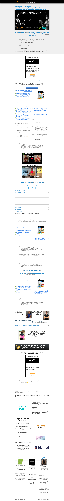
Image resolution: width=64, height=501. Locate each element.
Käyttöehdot (44, 499)
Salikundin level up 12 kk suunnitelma (19, 194)
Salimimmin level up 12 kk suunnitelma (19, 196)
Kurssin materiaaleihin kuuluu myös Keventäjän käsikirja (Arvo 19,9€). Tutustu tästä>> (25, 242)
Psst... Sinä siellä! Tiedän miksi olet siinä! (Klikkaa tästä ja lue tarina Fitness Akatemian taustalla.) (27, 325)
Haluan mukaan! (32, 74)
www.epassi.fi (42, 401)
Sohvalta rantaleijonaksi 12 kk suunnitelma (20, 192)
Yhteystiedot (31, 2)
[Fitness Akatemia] (17, 1)
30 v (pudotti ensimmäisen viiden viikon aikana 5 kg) (29, 42)
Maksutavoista (17, 496)
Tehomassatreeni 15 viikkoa (18, 207)
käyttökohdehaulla (26, 442)
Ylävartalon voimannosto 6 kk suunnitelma (20, 205)
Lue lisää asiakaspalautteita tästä (32, 270)
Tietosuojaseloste (40, 499)
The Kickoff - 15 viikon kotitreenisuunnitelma (20, 211)
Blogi (34, 2)
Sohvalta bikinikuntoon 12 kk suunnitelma (20, 190)
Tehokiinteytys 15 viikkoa (18, 209)
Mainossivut (48, 499)
